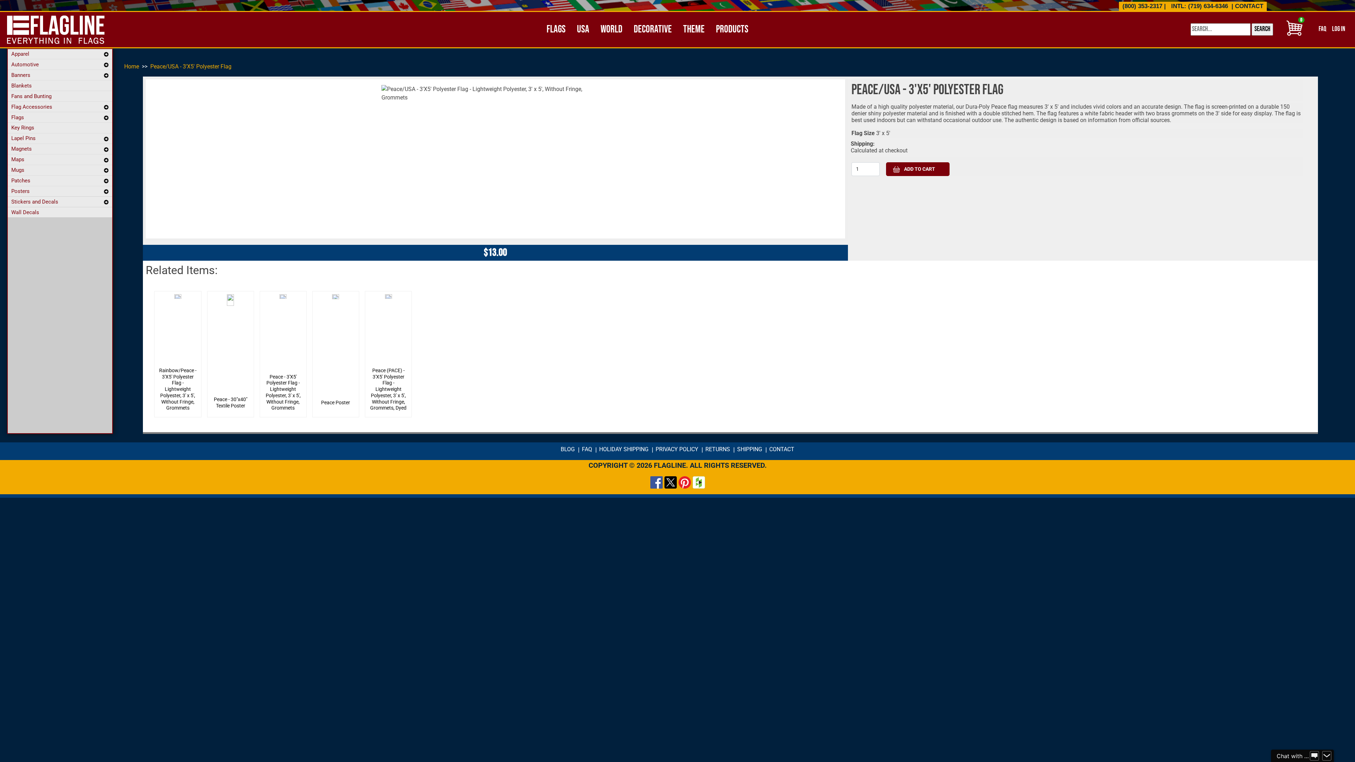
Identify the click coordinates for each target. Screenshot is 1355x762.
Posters (20, 191)
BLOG (568, 449)
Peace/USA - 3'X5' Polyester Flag (190, 66)
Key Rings (22, 128)
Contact (1249, 6)
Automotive (25, 64)
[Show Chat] (1314, 756)
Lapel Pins (23, 138)
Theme (694, 29)
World (611, 29)
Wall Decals (25, 212)
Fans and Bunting (31, 96)
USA (583, 29)
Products (732, 29)
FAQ (587, 449)
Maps (17, 159)
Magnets (21, 149)
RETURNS (717, 449)
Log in (1338, 29)
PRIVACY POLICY (677, 449)
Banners (20, 75)
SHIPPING (749, 449)
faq (1322, 29)
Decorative (653, 29)
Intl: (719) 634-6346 (1199, 6)
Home (131, 66)
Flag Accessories (31, 107)
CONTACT (781, 449)
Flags (556, 29)
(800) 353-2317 (1142, 6)
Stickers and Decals (34, 202)
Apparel (20, 54)
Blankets (21, 86)
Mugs (17, 170)
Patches (20, 180)
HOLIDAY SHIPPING (624, 449)
